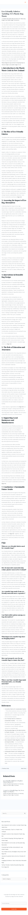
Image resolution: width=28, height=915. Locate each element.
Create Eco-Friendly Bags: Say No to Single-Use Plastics (13, 791)
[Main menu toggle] (25, 2)
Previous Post (5, 768)
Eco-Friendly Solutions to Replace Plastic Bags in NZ (13, 781)
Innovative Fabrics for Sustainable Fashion (15, 709)
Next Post (24, 768)
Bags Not (4, 128)
